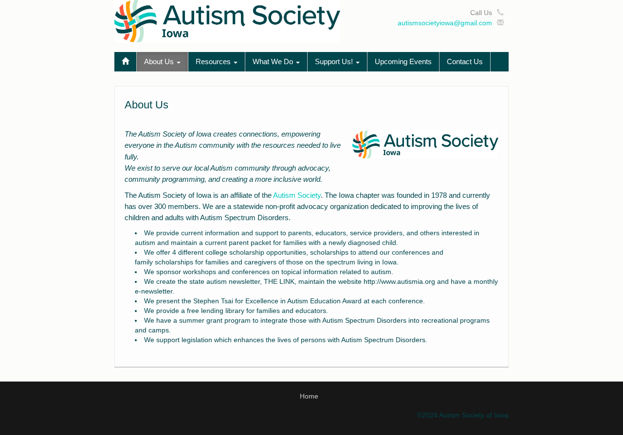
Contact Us (465, 61)
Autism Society (297, 195)
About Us (160, 61)
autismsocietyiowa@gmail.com (445, 23)
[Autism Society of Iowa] (227, 20)
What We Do (274, 61)
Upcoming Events (403, 61)
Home (309, 396)
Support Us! (335, 61)
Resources (214, 61)
